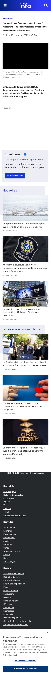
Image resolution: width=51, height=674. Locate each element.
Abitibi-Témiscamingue (13, 573)
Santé (6, 548)
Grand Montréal (10, 590)
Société (6, 554)
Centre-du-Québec (12, 580)
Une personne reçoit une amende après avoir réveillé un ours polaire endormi (24, 225)
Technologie (9, 561)
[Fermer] (47, 633)
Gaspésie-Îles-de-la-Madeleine (17, 621)
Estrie (5, 587)
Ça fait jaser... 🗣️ (16, 155)
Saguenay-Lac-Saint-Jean (15, 624)
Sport (5, 558)
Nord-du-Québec (11, 600)
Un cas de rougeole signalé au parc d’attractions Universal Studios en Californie (21, 312)
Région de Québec (12, 617)
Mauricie (7, 597)
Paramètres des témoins (14, 515)
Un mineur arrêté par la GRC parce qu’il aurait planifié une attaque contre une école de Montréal (24, 451)
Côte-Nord (8, 604)
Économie (7, 531)
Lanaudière (8, 594)
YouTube (7, 508)
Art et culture (9, 527)
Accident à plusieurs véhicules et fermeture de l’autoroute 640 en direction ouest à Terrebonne (25, 268)
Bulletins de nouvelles (13, 495)
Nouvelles (8, 19)
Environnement (10, 534)
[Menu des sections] (5, 6)
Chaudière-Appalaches (14, 583)
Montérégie (8, 611)
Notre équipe (9, 491)
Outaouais (8, 614)
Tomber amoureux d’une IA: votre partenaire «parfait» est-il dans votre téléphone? (22, 407)
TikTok (6, 512)
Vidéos (6, 502)
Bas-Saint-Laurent (11, 577)
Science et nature (11, 551)
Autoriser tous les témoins (25, 668)
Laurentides (8, 607)
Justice (6, 541)
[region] (25, 651)
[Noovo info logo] (25, 5)
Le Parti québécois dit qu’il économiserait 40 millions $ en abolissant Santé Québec (25, 364)
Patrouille (7, 544)
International (9, 537)
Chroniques (8, 498)
